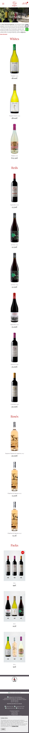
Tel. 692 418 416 (14, 700)
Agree (3, 729)
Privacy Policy (14, 712)
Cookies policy (14, 714)
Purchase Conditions (14, 711)
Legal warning (14, 713)
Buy (23, 3)
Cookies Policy (15, 726)
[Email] (27, 26)
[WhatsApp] (27, 29)
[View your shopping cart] (26, 4)
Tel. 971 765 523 (14, 701)
